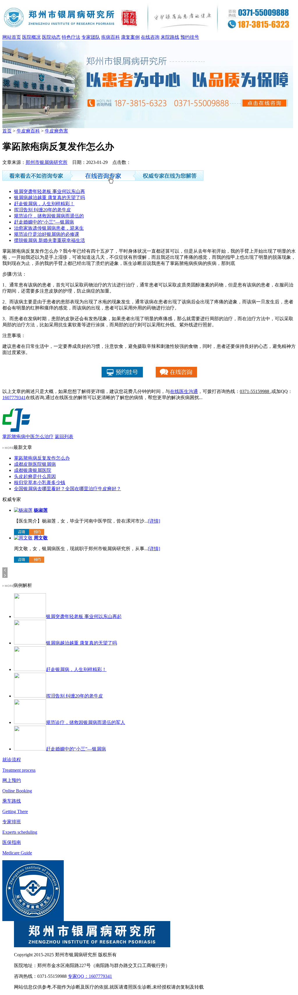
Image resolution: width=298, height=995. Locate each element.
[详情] (154, 520)
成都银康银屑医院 (32, 470)
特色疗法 (71, 37)
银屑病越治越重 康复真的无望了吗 (49, 197)
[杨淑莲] (23, 510)
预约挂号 (189, 37)
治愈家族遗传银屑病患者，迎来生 (49, 228)
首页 (7, 130)
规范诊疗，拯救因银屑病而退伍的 (49, 215)
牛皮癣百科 (28, 130)
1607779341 (14, 397)
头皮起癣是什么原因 (35, 476)
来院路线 (170, 37)
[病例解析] (7, 585)
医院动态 (51, 37)
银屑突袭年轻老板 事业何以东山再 (49, 191)
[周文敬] (23, 537)
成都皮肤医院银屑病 (35, 464)
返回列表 (64, 436)
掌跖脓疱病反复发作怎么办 (42, 458)
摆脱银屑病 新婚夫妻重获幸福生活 (49, 240)
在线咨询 (150, 37)
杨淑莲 (41, 510)
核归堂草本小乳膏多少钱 (39, 482)
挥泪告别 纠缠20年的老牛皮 (42, 209)
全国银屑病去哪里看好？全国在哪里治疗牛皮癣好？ (67, 488)
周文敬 (41, 537)
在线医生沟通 (184, 391)
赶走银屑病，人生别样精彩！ (44, 203)
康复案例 (130, 37)
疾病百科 (110, 37)
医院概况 (31, 37)
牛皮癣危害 (56, 130)
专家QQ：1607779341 (90, 976)
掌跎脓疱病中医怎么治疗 (28, 436)
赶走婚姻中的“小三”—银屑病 (44, 221)
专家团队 (90, 37)
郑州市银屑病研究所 (47, 162)
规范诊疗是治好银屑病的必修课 (46, 234)
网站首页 (11, 37)
